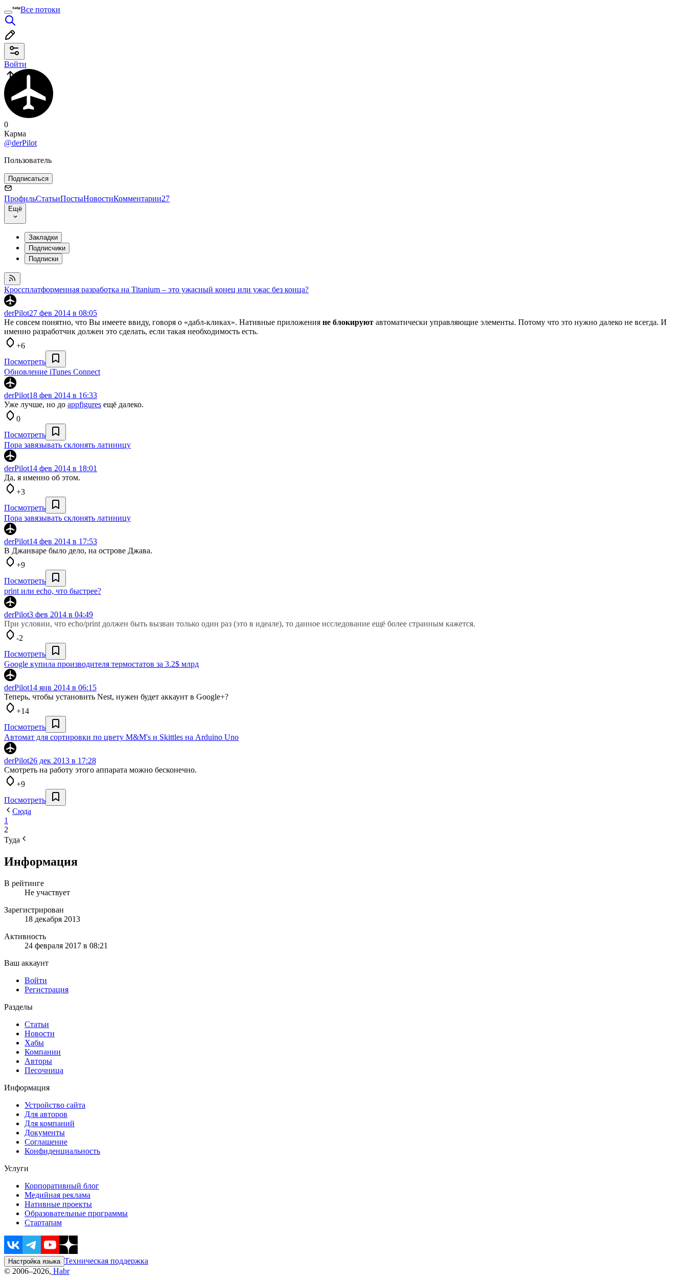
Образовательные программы (76, 1213)
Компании (43, 1052)
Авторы (38, 1061)
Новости (98, 198)
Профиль (20, 198)
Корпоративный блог (62, 1185)
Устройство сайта (55, 1105)
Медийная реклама (57, 1195)
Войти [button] (15, 64)
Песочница (44, 1070)
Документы (45, 1132)
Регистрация (46, 989)
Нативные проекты (58, 1204)
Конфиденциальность (62, 1151)
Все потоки (40, 9)
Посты (71, 198)
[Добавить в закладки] (55, 359)
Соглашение (46, 1141)
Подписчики (47, 248)
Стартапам (43, 1222)
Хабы (34, 1042)
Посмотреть (24, 361)
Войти (36, 980)
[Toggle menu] (8, 12)
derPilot (16, 313)
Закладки (43, 237)
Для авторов (46, 1114)
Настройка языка (34, 1261)
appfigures (84, 404)
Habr (60, 1271)
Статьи (48, 198)
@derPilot (20, 142)
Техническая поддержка (106, 1260)
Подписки (43, 259)
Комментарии (141, 198)
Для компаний (50, 1123)
